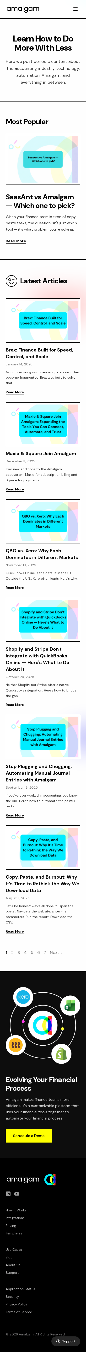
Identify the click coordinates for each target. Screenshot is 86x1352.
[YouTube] (16, 1193)
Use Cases (14, 1249)
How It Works (16, 1210)
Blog (9, 1257)
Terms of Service (19, 1312)
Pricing (11, 1225)
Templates (14, 1233)
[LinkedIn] (8, 1193)
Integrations (15, 1218)
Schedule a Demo (29, 1135)
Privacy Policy (16, 1304)
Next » (56, 952)
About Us (13, 1265)
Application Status (20, 1289)
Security (12, 1296)
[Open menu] (75, 9)
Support (12, 1272)
